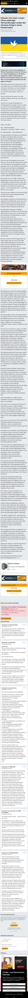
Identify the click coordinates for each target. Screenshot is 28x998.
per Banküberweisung (14, 285)
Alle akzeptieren (14, 984)
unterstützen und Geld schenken (14, 590)
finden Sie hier (14, 946)
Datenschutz (20, 994)
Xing (18, 34)
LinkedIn (15, 34)
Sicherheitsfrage (5, 940)
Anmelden (11, 3)
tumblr (10, 34)
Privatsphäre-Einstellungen (14, 990)
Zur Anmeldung (6, 618)
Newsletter (17, 3)
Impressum (13, 994)
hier (18, 557)
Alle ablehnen (14, 987)
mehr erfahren (14, 931)
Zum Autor (12, 569)
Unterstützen (4, 3)
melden (24, 624)
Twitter (2, 34)
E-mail (23, 34)
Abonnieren (4, 948)
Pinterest (13, 34)
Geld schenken (14, 925)
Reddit (7, 34)
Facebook (4, 34)
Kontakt (7, 994)
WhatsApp (21, 34)
